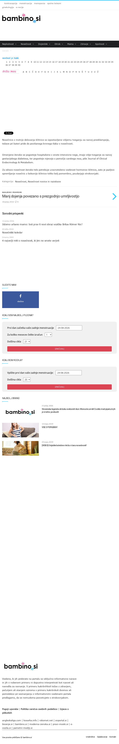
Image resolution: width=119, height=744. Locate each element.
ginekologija (8, 7)
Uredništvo (90, 737)
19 (62, 61)
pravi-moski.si (60, 724)
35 (112, 61)
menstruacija (25, 3)
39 (16, 64)
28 (90, 61)
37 (10, 64)
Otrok (58, 44)
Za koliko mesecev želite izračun (25, 334)
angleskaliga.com (11, 720)
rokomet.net (46, 720)
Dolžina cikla (14, 341)
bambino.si (21, 724)
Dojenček (43, 44)
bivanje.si (7, 724)
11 (38, 61)
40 (19, 64)
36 (7, 64)
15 (50, 61)
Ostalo (5, 50)
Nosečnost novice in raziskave (44, 181)
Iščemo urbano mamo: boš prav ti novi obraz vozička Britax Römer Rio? (42, 224)
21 (69, 61)
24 (78, 61)
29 (93, 61)
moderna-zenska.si (39, 724)
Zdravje (84, 44)
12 (41, 61)
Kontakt (112, 737)
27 (87, 61)
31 (100, 61)
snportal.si (61, 720)
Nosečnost (26, 44)
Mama (70, 44)
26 (84, 61)
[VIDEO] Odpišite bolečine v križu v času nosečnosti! (64, 445)
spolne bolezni (54, 3)
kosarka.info (30, 720)
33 (106, 61)
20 (65, 61)
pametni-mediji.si (23, 728)
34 (109, 61)
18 (59, 61)
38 (13, 64)
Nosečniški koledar (12, 232)
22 (72, 61)
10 (35, 61)
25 (81, 61)
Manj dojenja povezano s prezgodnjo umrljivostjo (40, 196)
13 (44, 61)
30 (96, 61)
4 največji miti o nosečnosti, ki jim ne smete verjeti (30, 240)
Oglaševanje (102, 737)
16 (53, 61)
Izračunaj (59, 349)
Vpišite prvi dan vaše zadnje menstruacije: (30, 372)
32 (103, 61)
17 (56, 61)
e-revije (20, 7)
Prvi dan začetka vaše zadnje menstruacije (30, 327)
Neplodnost (8, 44)
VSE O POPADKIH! (49, 427)
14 (47, 61)
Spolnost (100, 44)
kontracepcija (10, 3)
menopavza (39, 3)
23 (75, 61)
